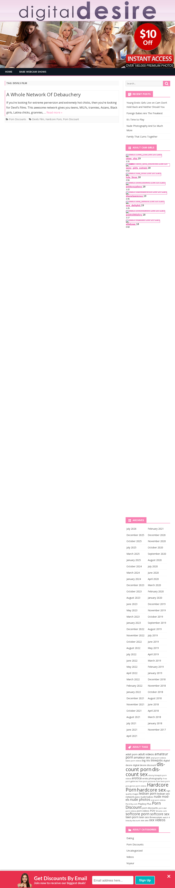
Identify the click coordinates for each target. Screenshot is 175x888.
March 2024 (133, 572)
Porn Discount (71, 119)
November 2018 (157, 685)
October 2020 (155, 547)
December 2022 (135, 629)
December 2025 (135, 535)
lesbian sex (163, 793)
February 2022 (134, 685)
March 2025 (133, 553)
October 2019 (155, 616)
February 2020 (156, 591)
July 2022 (131, 654)
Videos (130, 857)
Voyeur (130, 863)
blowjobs (157, 760)
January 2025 (133, 560)
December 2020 (157, 535)
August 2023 (133, 597)
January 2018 (155, 723)
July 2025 (131, 547)
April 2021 (131, 736)
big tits (146, 760)
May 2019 (153, 648)
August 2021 (133, 717)
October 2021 (134, 710)
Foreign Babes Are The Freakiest (144, 113)
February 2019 (156, 666)
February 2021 (156, 528)
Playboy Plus (144, 803)
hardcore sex (151, 789)
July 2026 (131, 528)
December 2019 (157, 604)
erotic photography (152, 778)
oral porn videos (158, 800)
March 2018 (154, 717)
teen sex (144, 817)
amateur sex (142, 757)
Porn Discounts (17, 119)
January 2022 (133, 692)
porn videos (143, 810)
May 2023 (131, 610)
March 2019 (154, 660)
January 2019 (155, 673)
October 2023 (134, 591)
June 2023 (131, 604)
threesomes (156, 817)
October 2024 (134, 566)
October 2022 (134, 641)
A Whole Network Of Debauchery (43, 94)
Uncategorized (134, 850)
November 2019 (157, 610)
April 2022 (131, 673)
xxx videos (157, 820)
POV (152, 810)
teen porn (132, 817)
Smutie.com (161, 811)
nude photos (140, 799)
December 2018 (157, 679)
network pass (133, 796)
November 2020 (157, 541)
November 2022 (135, 635)
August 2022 (133, 648)
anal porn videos (158, 758)
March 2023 (133, 616)
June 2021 (131, 729)
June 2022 (131, 660)
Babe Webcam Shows (32, 71)
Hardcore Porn (53, 119)
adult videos (146, 754)
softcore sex (159, 814)
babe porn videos (133, 761)
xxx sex (145, 820)
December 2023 (135, 585)
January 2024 (133, 579)
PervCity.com (131, 804)
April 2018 (153, 710)
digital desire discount (144, 765)
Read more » (54, 112)
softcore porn (138, 813)
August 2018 (155, 698)
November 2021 (135, 704)
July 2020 (153, 566)
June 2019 (153, 641)
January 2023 (133, 622)
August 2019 (155, 629)
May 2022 (131, 666)
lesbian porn (148, 793)
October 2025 (134, 541)
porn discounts (150, 807)
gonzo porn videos (138, 786)
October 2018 (155, 692)
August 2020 (155, 560)
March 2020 (154, 585)
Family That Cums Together (141, 136)
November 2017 (157, 729)
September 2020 (157, 553)
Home (8, 71)
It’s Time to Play (135, 119)
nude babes (146, 796)
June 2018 (153, 704)
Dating (130, 838)
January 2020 (155, 597)
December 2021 (135, 698)
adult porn (132, 754)
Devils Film (38, 119)
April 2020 (153, 579)
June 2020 (153, 572)
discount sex (143, 771)
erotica (137, 778)
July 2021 (131, 723)
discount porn (145, 766)
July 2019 (153, 635)
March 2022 (133, 679)
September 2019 (157, 622)
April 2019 (153, 654)
